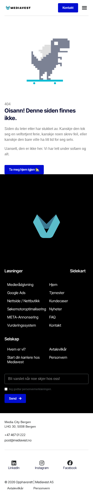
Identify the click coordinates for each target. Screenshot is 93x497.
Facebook (70, 468)
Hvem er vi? (16, 349)
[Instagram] (42, 463)
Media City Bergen (18, 422)
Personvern (58, 357)
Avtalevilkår (58, 349)
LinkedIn (14, 468)
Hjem (53, 284)
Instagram (42, 468)
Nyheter (55, 309)
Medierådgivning (20, 284)
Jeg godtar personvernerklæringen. (30, 389)
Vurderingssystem (21, 325)
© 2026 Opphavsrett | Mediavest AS (29, 482)
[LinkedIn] (14, 463)
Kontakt (55, 325)
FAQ (52, 317)
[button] (84, 8)
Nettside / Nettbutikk (23, 301)
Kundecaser (58, 301)
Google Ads (16, 292)
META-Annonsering (22, 317)
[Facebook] (70, 463)
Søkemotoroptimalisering (26, 309)
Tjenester (56, 292)
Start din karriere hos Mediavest (23, 359)
